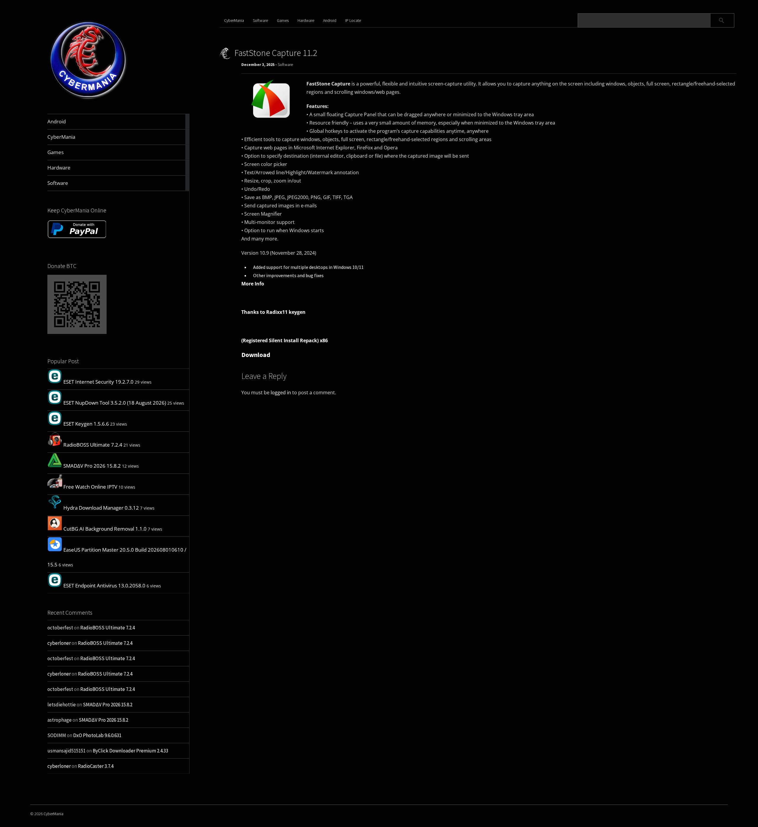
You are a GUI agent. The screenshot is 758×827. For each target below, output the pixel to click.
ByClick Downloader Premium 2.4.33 (130, 750)
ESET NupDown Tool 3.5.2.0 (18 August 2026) (114, 402)
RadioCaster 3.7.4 (95, 766)
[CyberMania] (88, 100)
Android (329, 20)
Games (283, 20)
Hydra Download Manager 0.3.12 (101, 507)
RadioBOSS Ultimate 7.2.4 (92, 444)
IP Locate (353, 20)
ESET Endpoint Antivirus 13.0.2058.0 (104, 585)
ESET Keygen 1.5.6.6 (86, 423)
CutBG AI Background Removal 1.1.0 (105, 528)
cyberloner (59, 643)
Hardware (306, 20)
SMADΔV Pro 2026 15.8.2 (92, 465)
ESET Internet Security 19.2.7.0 (98, 381)
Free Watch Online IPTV (90, 486)
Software (260, 20)
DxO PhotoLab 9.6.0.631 (97, 735)
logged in (281, 392)
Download (255, 354)
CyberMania (234, 20)
